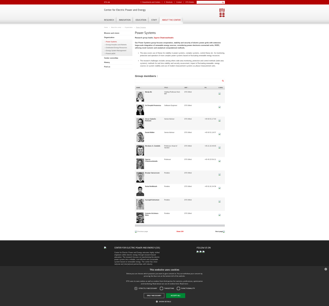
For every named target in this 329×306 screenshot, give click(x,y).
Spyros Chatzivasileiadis (163, 38)
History (107, 62)
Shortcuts (169, 2)
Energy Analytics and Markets (116, 45)
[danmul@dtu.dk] (220, 132)
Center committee (111, 58)
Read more (184, 284)
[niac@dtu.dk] (220, 146)
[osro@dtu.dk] (220, 119)
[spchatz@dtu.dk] (220, 159)
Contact (179, 2)
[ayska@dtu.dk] (220, 200)
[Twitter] (198, 252)
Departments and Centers (151, 2)
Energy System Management (116, 51)
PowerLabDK (110, 53)
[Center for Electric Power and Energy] (105, 248)
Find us (107, 67)
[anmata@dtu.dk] (220, 213)
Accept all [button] (175, 295)
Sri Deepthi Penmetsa (153, 105)
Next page (219, 231)
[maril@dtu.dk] (220, 92)
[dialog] (164, 286)
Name (138, 87)
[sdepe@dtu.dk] (220, 105)
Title (166, 87)
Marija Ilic (148, 92)
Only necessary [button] (154, 295)
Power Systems (141, 27)
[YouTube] (201, 252)
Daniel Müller (150, 132)
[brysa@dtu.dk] (220, 173)
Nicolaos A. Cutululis (152, 146)
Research (109, 20)
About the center (171, 20)
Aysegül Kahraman (152, 200)
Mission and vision (111, 33)
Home (106, 27)
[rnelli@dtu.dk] (220, 186)
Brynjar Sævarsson (152, 173)
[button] (164, 301)
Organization (129, 27)
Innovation (125, 20)
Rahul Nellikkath (151, 186)
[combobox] (326, 269)
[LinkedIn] (204, 252)
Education (141, 20)
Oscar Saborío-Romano (150, 120)
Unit (185, 87)
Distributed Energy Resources (116, 48)
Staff (154, 20)
